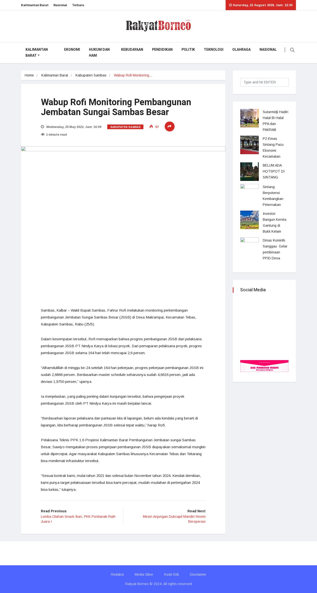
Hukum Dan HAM (99, 52)
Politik (188, 49)
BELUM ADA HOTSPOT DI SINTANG (274, 171)
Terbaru (78, 5)
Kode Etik (171, 574)
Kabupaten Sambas (91, 75)
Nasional (60, 5)
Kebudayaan (132, 49)
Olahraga (241, 49)
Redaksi (117, 574)
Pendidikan (162, 49)
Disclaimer (198, 574)
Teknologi (213, 49)
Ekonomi (72, 49)
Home (29, 75)
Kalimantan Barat (35, 5)
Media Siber (144, 574)
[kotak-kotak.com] (264, 366)
